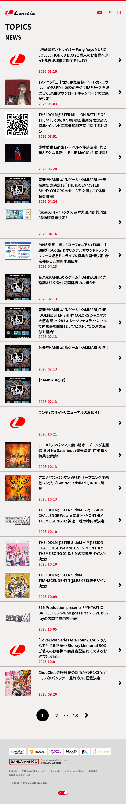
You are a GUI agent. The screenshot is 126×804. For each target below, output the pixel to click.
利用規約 (93, 771)
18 (75, 715)
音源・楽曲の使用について (33, 771)
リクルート (55, 771)
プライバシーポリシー (74, 771)
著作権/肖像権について (20, 775)
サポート (13, 771)
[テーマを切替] (63, 793)
